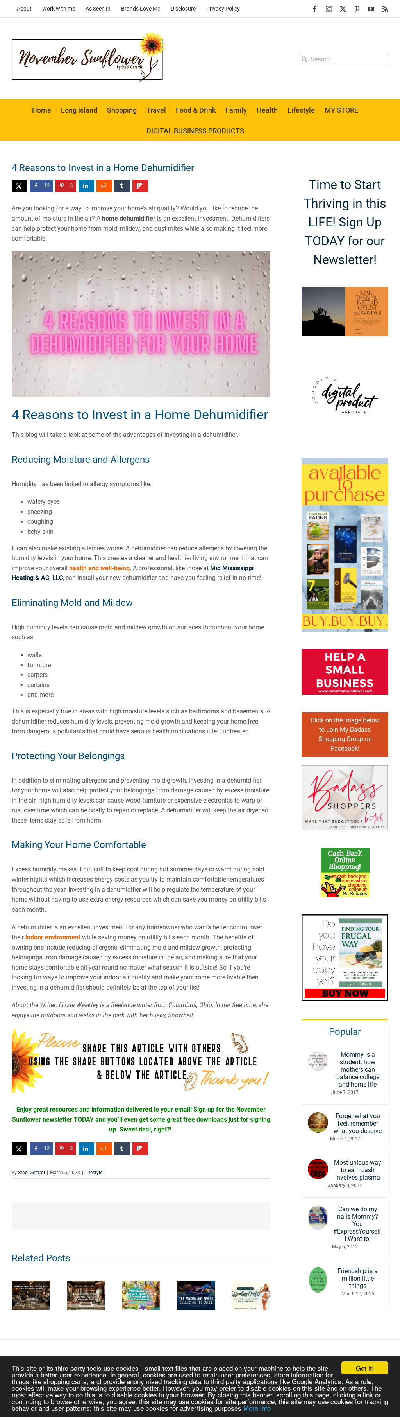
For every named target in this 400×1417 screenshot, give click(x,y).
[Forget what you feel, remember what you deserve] (318, 1117)
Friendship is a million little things (358, 1278)
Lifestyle (93, 1172)
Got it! (365, 1368)
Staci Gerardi (31, 1172)
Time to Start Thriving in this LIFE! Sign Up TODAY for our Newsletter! (345, 222)
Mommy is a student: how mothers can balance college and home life (357, 1069)
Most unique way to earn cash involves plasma (357, 1170)
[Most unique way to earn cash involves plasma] (318, 1163)
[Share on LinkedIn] (86, 186)
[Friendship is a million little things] (318, 1272)
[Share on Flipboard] (140, 186)
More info (257, 1408)
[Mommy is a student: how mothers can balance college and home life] (318, 1056)
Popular (345, 1031)
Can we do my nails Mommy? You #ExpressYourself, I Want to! (357, 1224)
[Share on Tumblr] (122, 186)
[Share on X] (19, 186)
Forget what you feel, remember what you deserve (358, 1123)
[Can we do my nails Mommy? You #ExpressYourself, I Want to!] (318, 1210)
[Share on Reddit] (104, 186)
